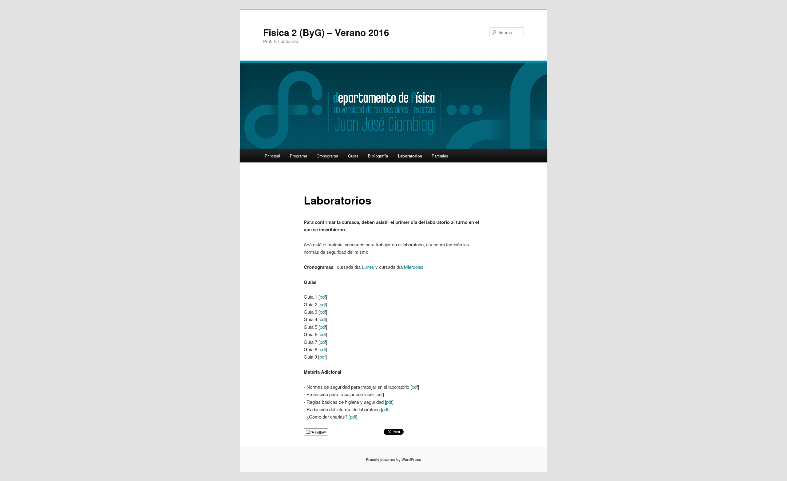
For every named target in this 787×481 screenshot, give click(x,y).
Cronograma (327, 156)
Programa (298, 156)
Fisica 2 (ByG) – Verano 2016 (326, 32)
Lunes (368, 267)
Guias (353, 156)
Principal (272, 156)
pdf (323, 296)
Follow (320, 432)
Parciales (440, 156)
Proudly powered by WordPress (393, 459)
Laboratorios (410, 156)
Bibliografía (378, 156)
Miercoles (414, 267)
